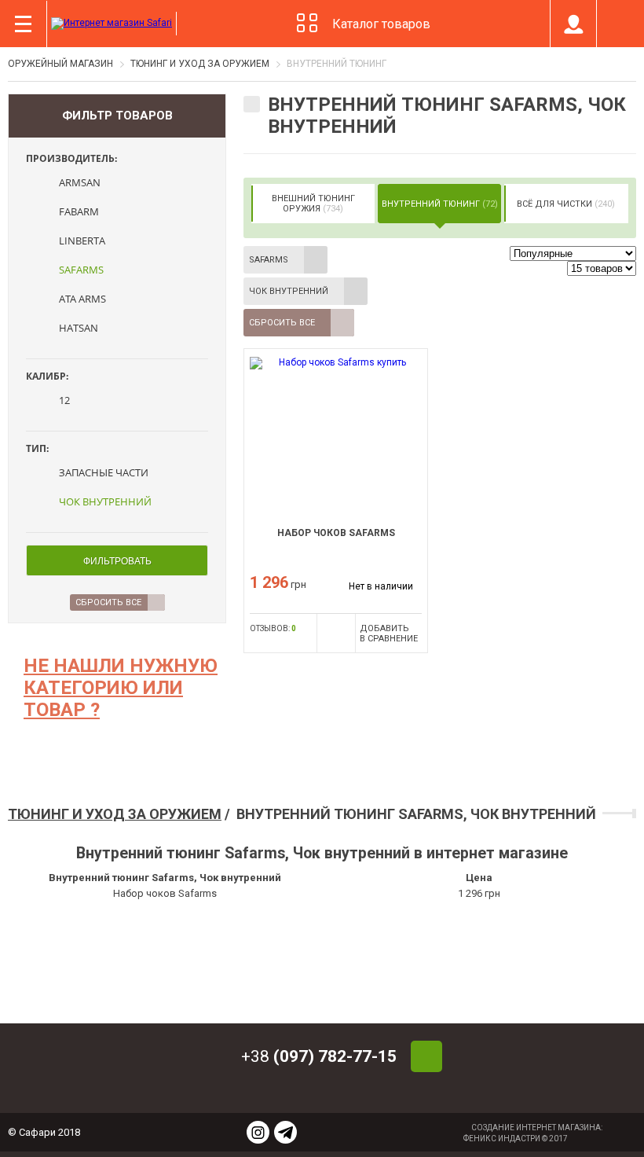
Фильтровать (117, 561)
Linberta (82, 240)
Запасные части (103, 472)
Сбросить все (282, 323)
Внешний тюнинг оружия (313, 203)
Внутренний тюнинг (439, 203)
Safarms (81, 270)
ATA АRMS (82, 299)
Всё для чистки (566, 203)
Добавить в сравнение (389, 633)
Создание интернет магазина (536, 1127)
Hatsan (78, 328)
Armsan (80, 182)
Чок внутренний (105, 501)
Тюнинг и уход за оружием (114, 814)
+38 (319, 1056)
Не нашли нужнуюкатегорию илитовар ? (121, 688)
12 (64, 400)
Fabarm (79, 211)
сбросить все (108, 602)
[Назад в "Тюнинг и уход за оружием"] (251, 104)
